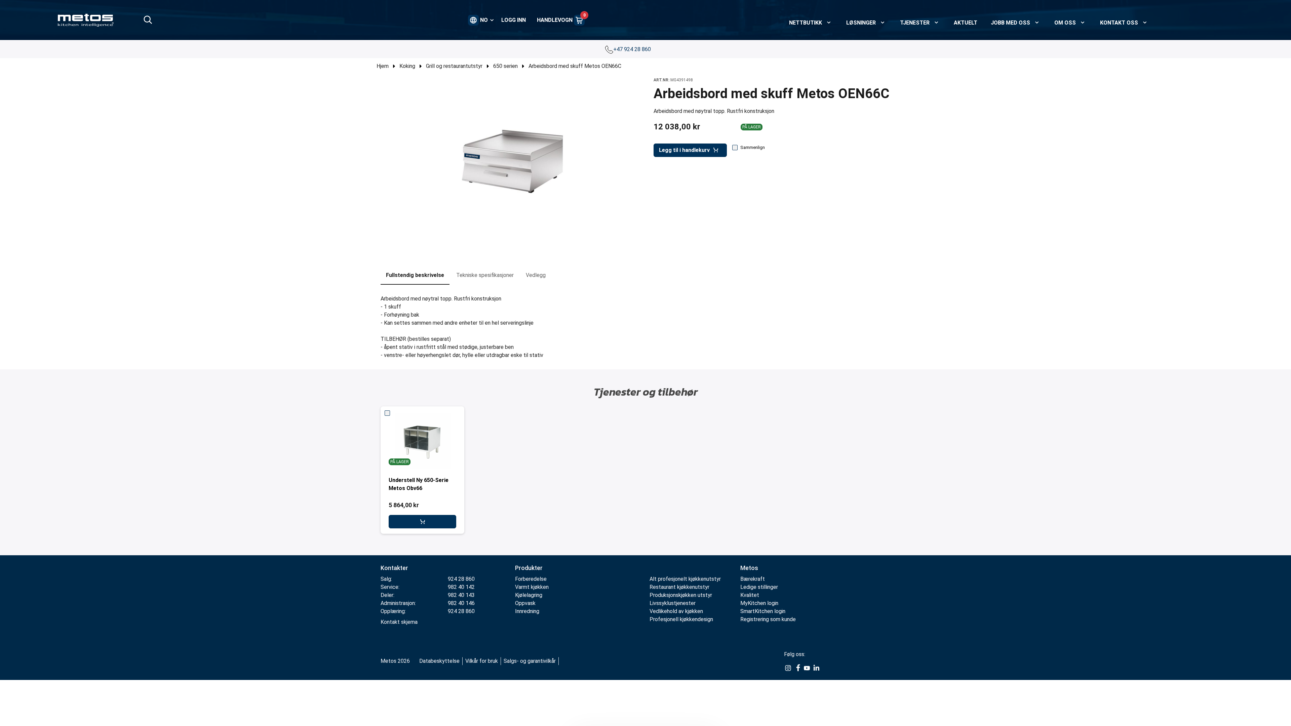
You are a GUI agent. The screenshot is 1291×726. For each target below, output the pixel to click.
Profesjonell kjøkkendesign (681, 619)
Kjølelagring (528, 595)
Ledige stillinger (759, 587)
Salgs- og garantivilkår (530, 661)
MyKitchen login (759, 603)
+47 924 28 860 (632, 49)
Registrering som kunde (768, 619)
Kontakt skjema (399, 622)
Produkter (529, 567)
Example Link (788, 668)
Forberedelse (531, 579)
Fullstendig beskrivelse (415, 275)
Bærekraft (752, 579)
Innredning (527, 611)
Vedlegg (536, 275)
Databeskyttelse (439, 661)
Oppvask (525, 603)
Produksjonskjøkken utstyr (681, 595)
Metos (749, 567)
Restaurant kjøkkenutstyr (679, 587)
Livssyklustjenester (673, 603)
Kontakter (394, 567)
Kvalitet (749, 595)
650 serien (505, 66)
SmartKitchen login (762, 611)
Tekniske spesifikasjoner (485, 275)
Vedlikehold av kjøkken (676, 611)
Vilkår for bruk (481, 661)
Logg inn (513, 20)
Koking (407, 66)
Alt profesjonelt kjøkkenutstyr (685, 579)
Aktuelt (965, 22)
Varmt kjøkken (532, 587)
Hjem (383, 66)
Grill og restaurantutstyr (454, 66)
